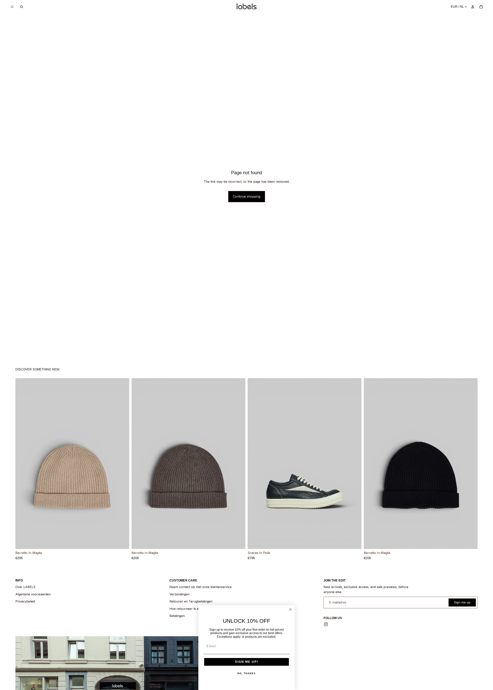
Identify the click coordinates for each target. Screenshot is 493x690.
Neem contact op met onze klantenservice (200, 587)
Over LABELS (25, 587)
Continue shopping (246, 196)
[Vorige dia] (21, 463)
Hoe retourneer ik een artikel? (191, 609)
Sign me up (462, 602)
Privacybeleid (25, 601)
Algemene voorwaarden (33, 594)
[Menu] (12, 6)
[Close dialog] (290, 609)
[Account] (472, 7)
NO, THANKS (246, 673)
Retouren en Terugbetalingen (190, 601)
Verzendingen (179, 594)
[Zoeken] (21, 7)
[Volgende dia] (123, 463)
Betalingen (177, 616)
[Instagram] (326, 624)
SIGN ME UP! (246, 661)
